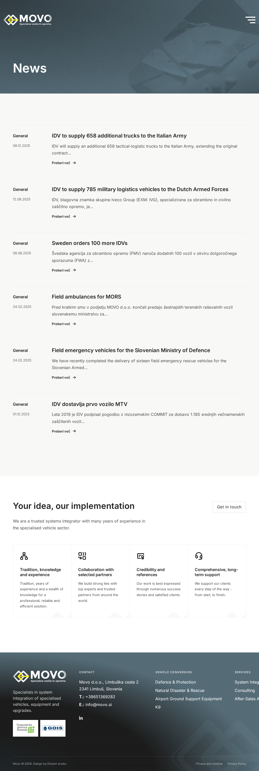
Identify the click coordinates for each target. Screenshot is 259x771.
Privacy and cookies (209, 763)
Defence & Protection (175, 682)
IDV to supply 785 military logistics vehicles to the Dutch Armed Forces (140, 189)
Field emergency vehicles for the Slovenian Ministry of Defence (131, 350)
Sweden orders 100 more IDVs (89, 243)
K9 (158, 707)
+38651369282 (100, 696)
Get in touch (229, 506)
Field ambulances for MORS (86, 296)
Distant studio (56, 763)
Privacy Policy (237, 763)
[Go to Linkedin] (80, 718)
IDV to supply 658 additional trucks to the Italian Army (119, 135)
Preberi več (61, 163)
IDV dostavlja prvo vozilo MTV (89, 404)
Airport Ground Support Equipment (188, 698)
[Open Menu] (250, 20)
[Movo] (28, 20)
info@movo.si (99, 704)
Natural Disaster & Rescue (179, 690)
